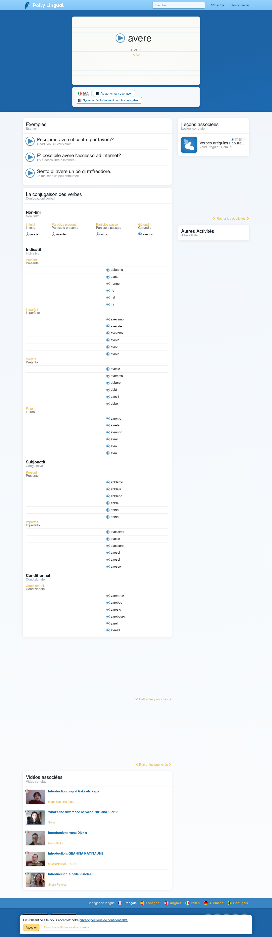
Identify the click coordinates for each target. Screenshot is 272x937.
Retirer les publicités (153, 699)
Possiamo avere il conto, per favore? (75, 139)
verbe (136, 54)
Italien (195, 903)
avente (61, 234)
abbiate (116, 489)
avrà (114, 453)
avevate (116, 326)
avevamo (117, 319)
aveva (115, 353)
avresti (115, 630)
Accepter (31, 927)
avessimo (117, 531)
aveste (115, 368)
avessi (115, 552)
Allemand (216, 903)
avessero (117, 545)
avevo (115, 340)
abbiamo (117, 269)
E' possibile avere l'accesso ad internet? (79, 155)
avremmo (117, 595)
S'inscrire (217, 5)
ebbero (116, 382)
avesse (116, 566)
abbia (115, 503)
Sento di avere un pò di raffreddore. (74, 170)
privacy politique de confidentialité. (103, 920)
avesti (115, 396)
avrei (114, 623)
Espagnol (152, 903)
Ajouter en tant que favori (116, 93)
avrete (115, 425)
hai (113, 297)
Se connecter (240, 5)
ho (112, 290)
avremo (116, 418)
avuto (104, 234)
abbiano (116, 496)
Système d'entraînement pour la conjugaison (110, 100)
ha (112, 304)
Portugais (240, 903)
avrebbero (118, 616)
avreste (116, 609)
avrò (114, 446)
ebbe (114, 403)
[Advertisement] (97, 668)
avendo (148, 234)
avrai (114, 439)
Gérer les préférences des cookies (66, 927)
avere (34, 234)
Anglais (175, 903)
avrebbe (116, 602)
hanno (115, 283)
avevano (117, 333)
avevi (114, 347)
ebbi (114, 389)
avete (114, 276)
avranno (116, 432)
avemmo (117, 375)
